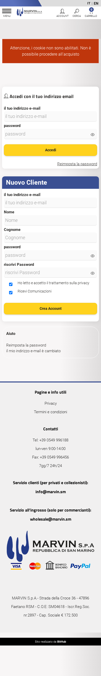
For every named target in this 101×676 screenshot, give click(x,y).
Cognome (12, 229)
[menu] (6, 14)
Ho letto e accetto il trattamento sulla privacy (53, 283)
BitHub (61, 641)
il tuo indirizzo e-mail (22, 108)
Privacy (51, 403)
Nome (9, 212)
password (12, 125)
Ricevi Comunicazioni (35, 291)
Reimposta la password (26, 345)
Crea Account (51, 308)
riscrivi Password (19, 264)
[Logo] (29, 12)
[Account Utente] (62, 14)
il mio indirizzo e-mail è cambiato (33, 351)
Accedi (50, 150)
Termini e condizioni (50, 412)
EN (96, 3)
